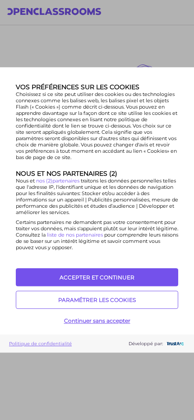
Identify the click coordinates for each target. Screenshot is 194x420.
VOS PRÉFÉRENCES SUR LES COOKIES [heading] (77, 87)
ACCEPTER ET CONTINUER (97, 277)
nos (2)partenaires (58, 181)
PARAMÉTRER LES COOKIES (97, 300)
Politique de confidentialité (40, 344)
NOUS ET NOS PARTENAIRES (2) (66, 173)
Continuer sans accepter (97, 320)
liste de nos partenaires (75, 235)
